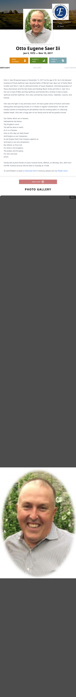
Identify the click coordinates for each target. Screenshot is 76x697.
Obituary (5, 68)
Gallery (37, 68)
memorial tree (30, 171)
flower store (62, 171)
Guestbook (70, 68)
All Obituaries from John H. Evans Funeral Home (60, 22)
